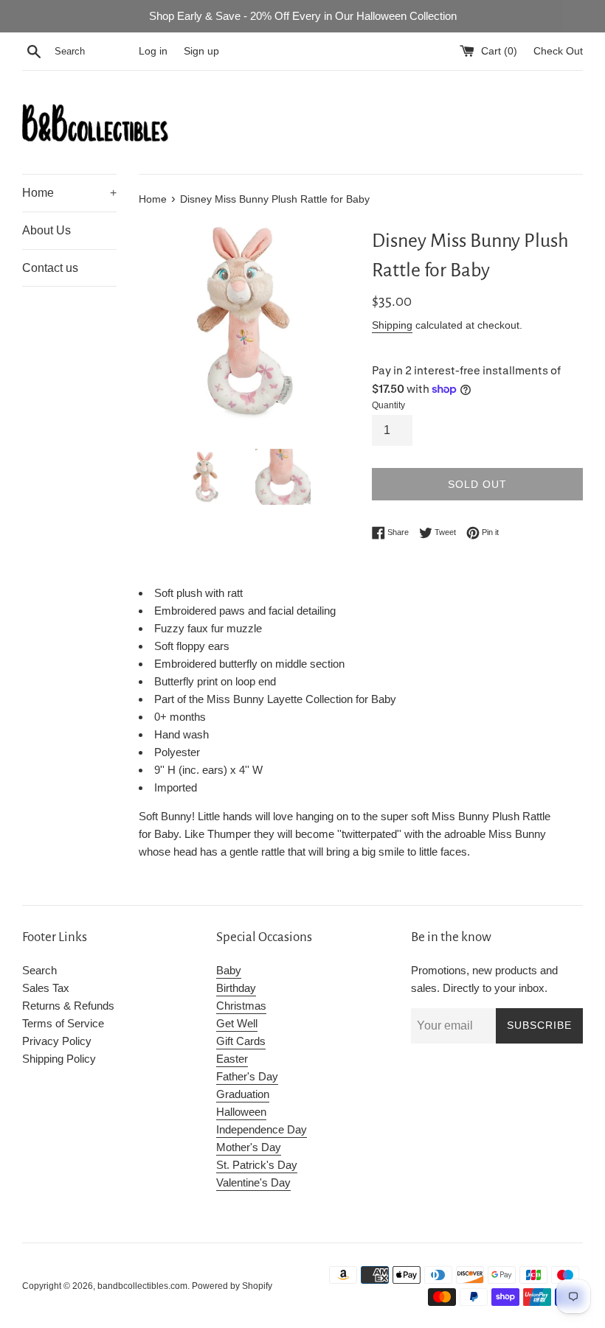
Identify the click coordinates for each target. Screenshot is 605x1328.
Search (39, 970)
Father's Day (247, 1076)
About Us (46, 230)
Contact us (50, 268)
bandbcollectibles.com (142, 1286)
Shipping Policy (59, 1058)
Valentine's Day (253, 1182)
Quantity (388, 405)
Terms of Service (63, 1023)
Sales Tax (45, 988)
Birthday (236, 988)
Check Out (558, 51)
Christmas (241, 1005)
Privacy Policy (56, 1041)
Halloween (241, 1111)
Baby (228, 970)
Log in (153, 51)
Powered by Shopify (232, 1286)
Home (69, 192)
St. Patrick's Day (256, 1164)
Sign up (201, 51)
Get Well (236, 1023)
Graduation (242, 1094)
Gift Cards (241, 1041)
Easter (232, 1058)
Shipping (392, 325)
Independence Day (261, 1129)
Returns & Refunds (68, 1005)
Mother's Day (248, 1147)
